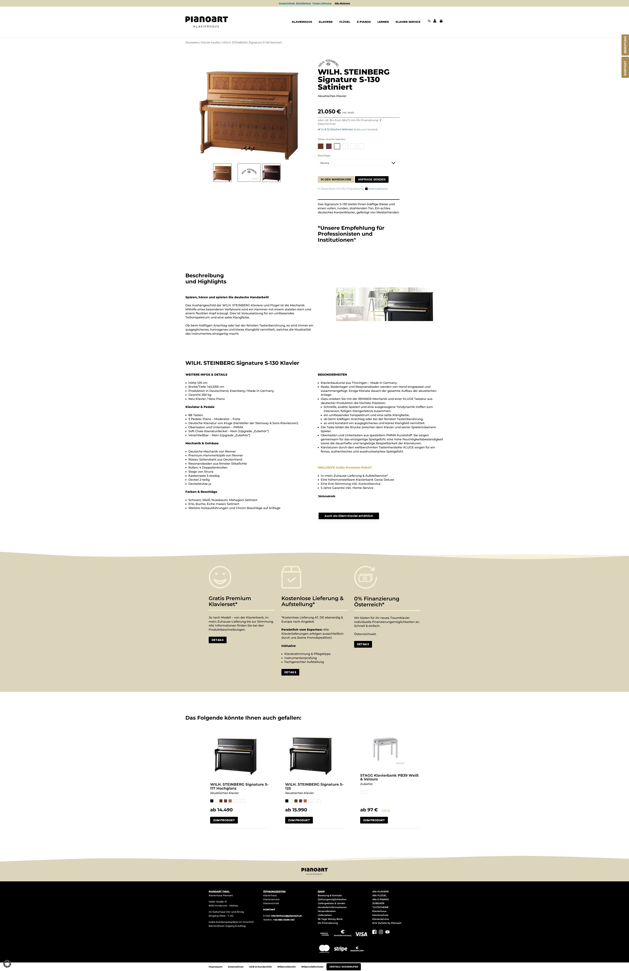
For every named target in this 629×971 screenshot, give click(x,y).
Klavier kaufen (211, 42)
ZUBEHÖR (378, 903)
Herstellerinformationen (332, 907)
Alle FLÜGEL (379, 895)
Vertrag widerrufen (343, 966)
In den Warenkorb (336, 179)
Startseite (192, 42)
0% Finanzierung (328, 923)
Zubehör (366, 784)
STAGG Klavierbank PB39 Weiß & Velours (389, 777)
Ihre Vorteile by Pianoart (386, 923)
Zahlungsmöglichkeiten (332, 899)
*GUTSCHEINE (380, 907)
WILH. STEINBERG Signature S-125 (314, 786)
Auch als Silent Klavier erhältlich (348, 516)
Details (218, 640)
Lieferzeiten (325, 915)
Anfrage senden (372, 179)
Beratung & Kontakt (330, 895)
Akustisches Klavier (224, 793)
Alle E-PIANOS (380, 899)
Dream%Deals (287, 3)
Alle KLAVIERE (380, 891)
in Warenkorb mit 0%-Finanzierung (340, 188)
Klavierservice (271, 899)
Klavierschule (271, 903)
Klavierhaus (270, 895)
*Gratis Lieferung (321, 3)
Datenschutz (236, 966)
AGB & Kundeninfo (260, 966)
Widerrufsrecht (286, 966)
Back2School (303, 3)
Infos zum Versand (366, 129)
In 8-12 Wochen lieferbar (337, 129)
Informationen (378, 188)
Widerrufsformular (312, 966)
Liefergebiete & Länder (331, 903)
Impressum (215, 966)
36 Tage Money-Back (330, 919)
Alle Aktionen (342, 3)
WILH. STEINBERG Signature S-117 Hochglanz (239, 786)
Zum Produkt (224, 820)
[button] (7, 964)
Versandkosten (327, 911)
